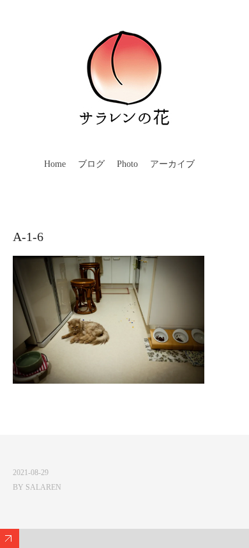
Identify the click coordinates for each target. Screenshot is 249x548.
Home (55, 164)
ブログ (91, 164)
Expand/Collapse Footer (9, 538)
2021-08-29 (31, 472)
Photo (127, 164)
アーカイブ (172, 164)
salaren (43, 487)
